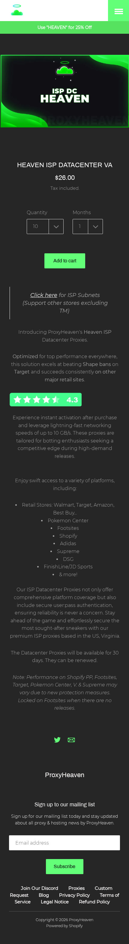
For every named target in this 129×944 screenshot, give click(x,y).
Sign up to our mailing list (64, 805)
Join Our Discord (39, 888)
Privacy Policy (74, 895)
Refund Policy (94, 902)
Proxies (76, 888)
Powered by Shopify (64, 926)
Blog (44, 895)
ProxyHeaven (64, 775)
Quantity (37, 212)
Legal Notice (55, 902)
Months (82, 212)
